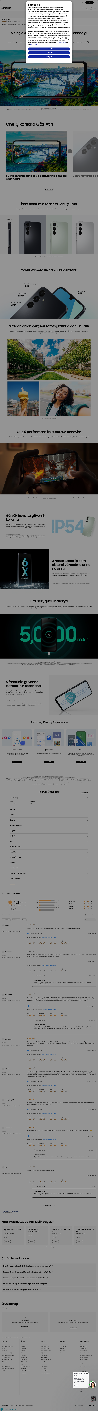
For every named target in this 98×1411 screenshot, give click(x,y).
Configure (49, 57)
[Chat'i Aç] (92, 1384)
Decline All (49, 53)
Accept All (49, 49)
